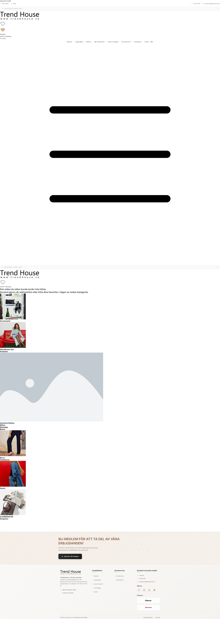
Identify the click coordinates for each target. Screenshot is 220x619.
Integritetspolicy (148, 617)
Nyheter (69, 42)
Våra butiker (120, 580)
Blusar (2, 429)
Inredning (138, 42)
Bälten (2, 425)
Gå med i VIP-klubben (71, 556)
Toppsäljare (79, 42)
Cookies (157, 617)
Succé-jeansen (98, 584)
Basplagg (4, 427)
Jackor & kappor (113, 42)
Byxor (2, 458)
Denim (2, 488)
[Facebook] (139, 590)
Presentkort (101, 42)
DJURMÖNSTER (6, 517)
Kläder (89, 42)
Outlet (149, 42)
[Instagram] (144, 590)
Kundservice (120, 576)
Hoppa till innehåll (5, 1)
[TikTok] (149, 590)
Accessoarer (126, 42)
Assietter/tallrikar (7, 423)
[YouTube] (154, 590)
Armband (4, 352)
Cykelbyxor (5, 460)
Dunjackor (4, 519)
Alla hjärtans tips (7, 349)
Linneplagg (97, 588)
